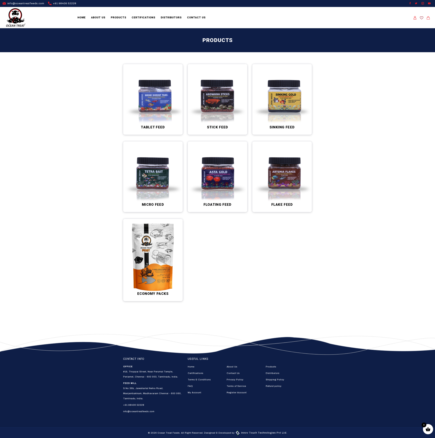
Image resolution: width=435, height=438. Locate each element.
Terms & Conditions (199, 379)
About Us (98, 17)
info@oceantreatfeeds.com (25, 3)
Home (81, 17)
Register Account (237, 392)
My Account (194, 392)
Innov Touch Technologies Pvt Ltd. (263, 432)
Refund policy (274, 386)
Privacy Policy (235, 379)
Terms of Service (236, 386)
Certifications (143, 17)
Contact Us (196, 17)
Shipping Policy (275, 379)
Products (118, 17)
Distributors (171, 17)
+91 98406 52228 (64, 3)
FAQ (190, 386)
